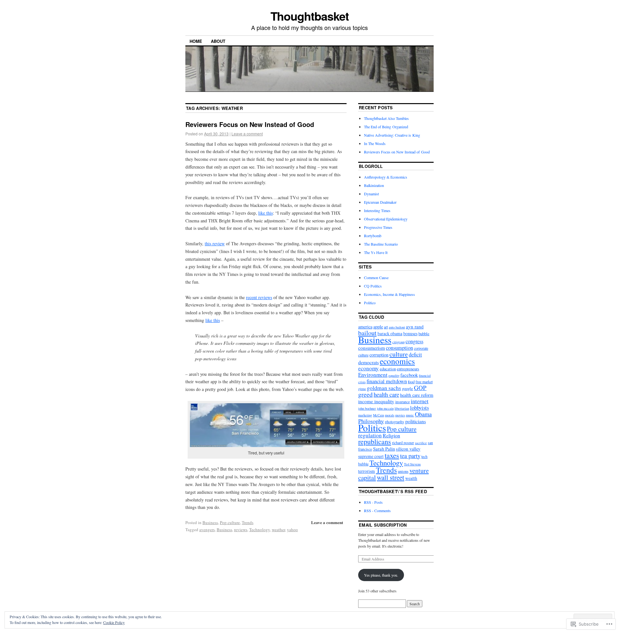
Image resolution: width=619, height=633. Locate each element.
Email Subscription (383, 525)
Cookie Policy (114, 622)
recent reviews (259, 297)
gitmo (362, 388)
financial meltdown (387, 381)
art (386, 327)
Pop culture (230, 522)
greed (365, 394)
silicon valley (408, 449)
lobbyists (419, 407)
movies (400, 415)
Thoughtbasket (309, 15)
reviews (240, 529)
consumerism (371, 348)
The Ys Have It (376, 252)
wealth (411, 478)
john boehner (367, 408)
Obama (423, 414)
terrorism (366, 471)
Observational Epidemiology (386, 218)
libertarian (402, 408)
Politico (370, 302)
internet (419, 401)
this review (215, 243)
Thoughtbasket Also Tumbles (386, 118)
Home (196, 41)
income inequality (376, 401)
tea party (410, 456)
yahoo (292, 529)
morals (389, 415)
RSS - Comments (377, 510)
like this (265, 213)
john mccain (385, 408)
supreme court (371, 456)
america (365, 327)
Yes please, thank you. (381, 575)
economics (397, 360)
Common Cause (376, 277)
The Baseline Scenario (381, 244)
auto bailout (397, 327)
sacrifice (421, 443)
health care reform (416, 395)
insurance (402, 401)
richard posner (403, 442)
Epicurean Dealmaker (380, 202)
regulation (370, 435)
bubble (423, 333)
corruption (378, 355)
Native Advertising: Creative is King (392, 135)
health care (386, 394)
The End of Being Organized (386, 126)
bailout (367, 332)
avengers (207, 529)
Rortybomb (372, 235)
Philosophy (371, 421)
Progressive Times (378, 227)
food (411, 382)
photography (394, 421)
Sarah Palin (384, 448)
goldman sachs (384, 388)
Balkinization (374, 185)
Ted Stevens (412, 464)
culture (398, 354)
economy (368, 368)
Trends (247, 522)
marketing (365, 415)
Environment (373, 374)
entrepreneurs (408, 369)
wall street (390, 477)
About (218, 41)
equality (393, 375)
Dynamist (371, 193)
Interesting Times (377, 210)
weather (278, 529)
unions (403, 471)
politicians (415, 421)
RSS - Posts (373, 502)
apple (378, 327)
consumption (399, 347)
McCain (378, 415)
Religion (391, 435)
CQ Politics (373, 285)
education (388, 369)
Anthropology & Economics (385, 177)
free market (424, 381)
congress (414, 341)
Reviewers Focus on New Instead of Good (249, 124)
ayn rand (415, 326)
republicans (374, 441)
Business (210, 522)
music (410, 415)
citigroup (398, 342)
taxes (392, 455)
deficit (415, 354)
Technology (259, 529)
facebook (409, 375)
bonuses (410, 333)
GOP (420, 388)
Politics (372, 427)
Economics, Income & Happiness (389, 294)
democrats (368, 362)
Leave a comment (247, 133)
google (407, 388)
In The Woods (375, 143)
